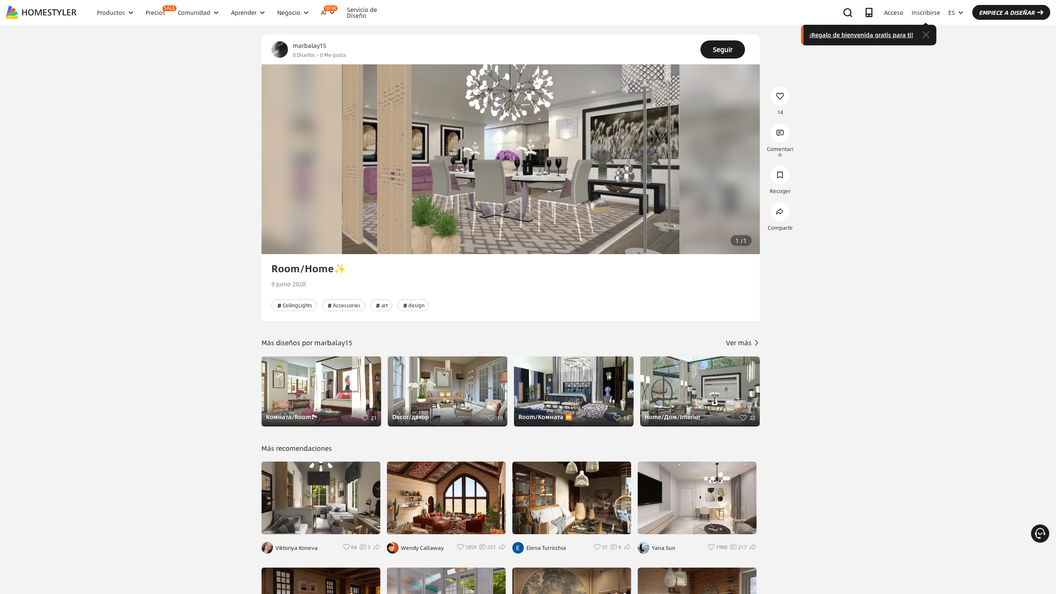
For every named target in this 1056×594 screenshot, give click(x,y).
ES (951, 12)
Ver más (739, 342)
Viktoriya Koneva (297, 548)
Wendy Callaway (422, 548)
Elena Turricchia (546, 548)
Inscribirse (926, 12)
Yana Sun (663, 548)
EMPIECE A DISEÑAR (1007, 12)
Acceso (893, 12)
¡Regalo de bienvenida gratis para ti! (861, 35)
